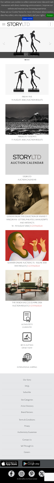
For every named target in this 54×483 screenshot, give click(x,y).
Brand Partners (27, 412)
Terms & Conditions (27, 420)
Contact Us (27, 440)
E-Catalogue (36, 226)
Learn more (27, 19)
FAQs (27, 386)
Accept (50, 15)
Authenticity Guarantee (27, 432)
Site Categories (27, 400)
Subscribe (27, 392)
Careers (27, 452)
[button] (4, 43)
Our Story (27, 380)
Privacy (27, 426)
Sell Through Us (27, 446)
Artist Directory (27, 406)
